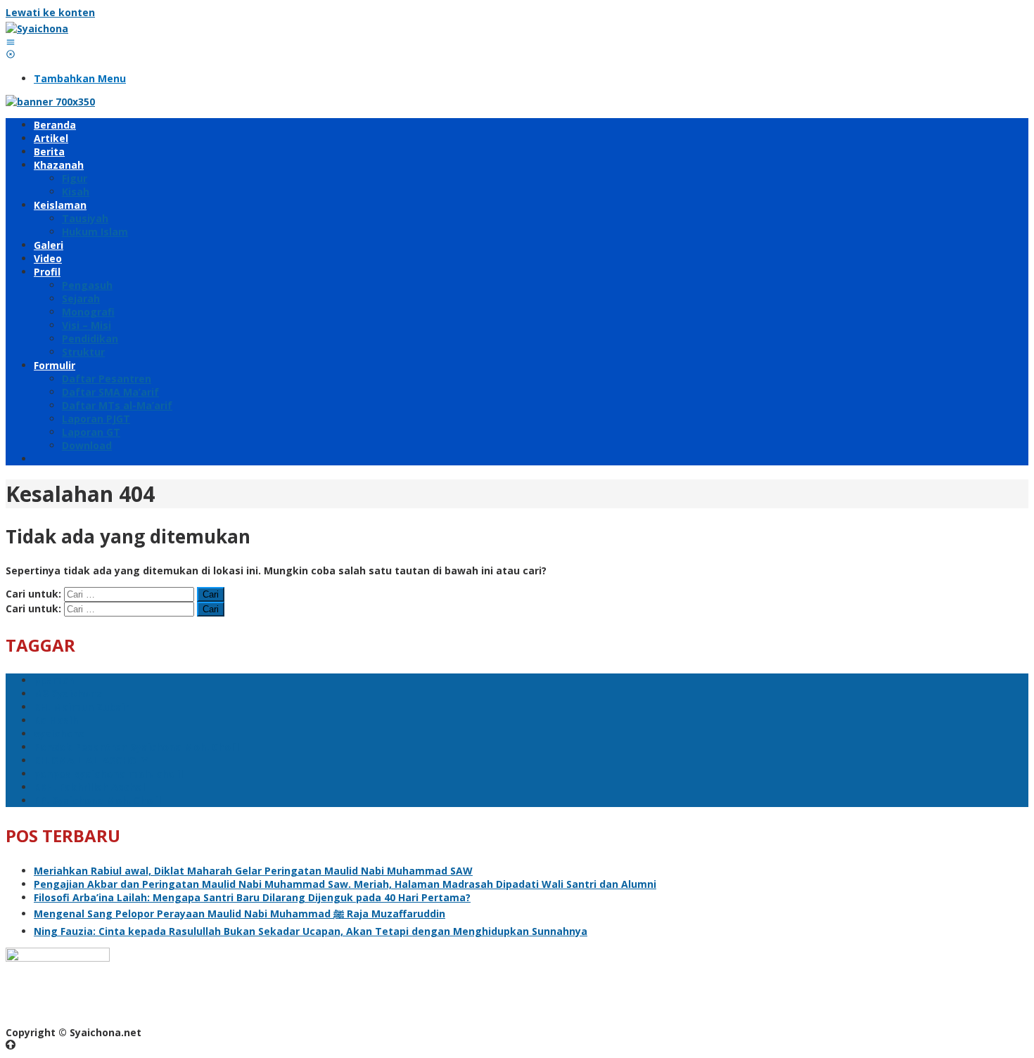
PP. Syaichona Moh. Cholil (97, 800)
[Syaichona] (37, 28)
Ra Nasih (56, 720)
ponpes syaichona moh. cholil (108, 773)
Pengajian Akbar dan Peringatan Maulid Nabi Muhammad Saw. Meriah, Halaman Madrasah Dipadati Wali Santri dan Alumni (345, 884)
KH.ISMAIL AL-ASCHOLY (91, 760)
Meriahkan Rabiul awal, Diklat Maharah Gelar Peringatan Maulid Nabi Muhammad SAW (253, 870)
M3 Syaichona (68, 693)
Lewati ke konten (50, 12)
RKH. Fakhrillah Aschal (89, 787)
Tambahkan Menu (80, 78)
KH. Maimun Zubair (81, 707)
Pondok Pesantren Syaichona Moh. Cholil (136, 747)
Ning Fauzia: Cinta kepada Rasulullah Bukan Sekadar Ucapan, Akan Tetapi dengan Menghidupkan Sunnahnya (310, 931)
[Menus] (10, 42)
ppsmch (54, 680)
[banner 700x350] (50, 101)
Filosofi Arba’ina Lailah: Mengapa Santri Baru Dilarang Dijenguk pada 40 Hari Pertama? (252, 897)
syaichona (59, 733)
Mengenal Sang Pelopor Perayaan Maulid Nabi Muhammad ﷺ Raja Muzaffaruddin (239, 913)
